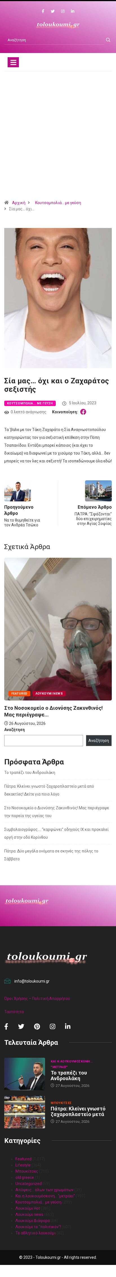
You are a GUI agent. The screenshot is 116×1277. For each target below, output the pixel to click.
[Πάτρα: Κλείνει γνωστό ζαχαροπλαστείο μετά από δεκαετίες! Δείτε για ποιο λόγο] (24, 1112)
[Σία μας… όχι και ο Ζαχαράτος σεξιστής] (84, 412)
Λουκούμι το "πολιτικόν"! (38, 1227)
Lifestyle (23, 1165)
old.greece (24, 1177)
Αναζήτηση (14, 729)
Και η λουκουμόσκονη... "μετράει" (72, 1064)
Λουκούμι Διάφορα (32, 1220)
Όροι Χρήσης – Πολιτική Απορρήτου (37, 998)
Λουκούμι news (49, 693)
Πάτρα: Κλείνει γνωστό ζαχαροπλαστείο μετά (78, 1111)
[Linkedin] (72, 11)
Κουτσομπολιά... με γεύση (58, 202)
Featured (19, 693)
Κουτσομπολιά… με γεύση (38, 1202)
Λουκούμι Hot (27, 1208)
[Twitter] (53, 11)
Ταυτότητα (14, 1011)
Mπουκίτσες (61, 1103)
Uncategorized (28, 1183)
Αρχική (18, 202)
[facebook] (43, 11)
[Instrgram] (62, 11)
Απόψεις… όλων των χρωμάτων (44, 1190)
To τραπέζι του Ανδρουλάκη (29, 772)
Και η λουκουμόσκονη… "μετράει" (45, 1196)
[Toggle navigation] (13, 62)
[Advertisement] (58, 137)
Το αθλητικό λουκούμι (35, 1233)
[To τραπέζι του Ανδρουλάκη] (24, 1074)
